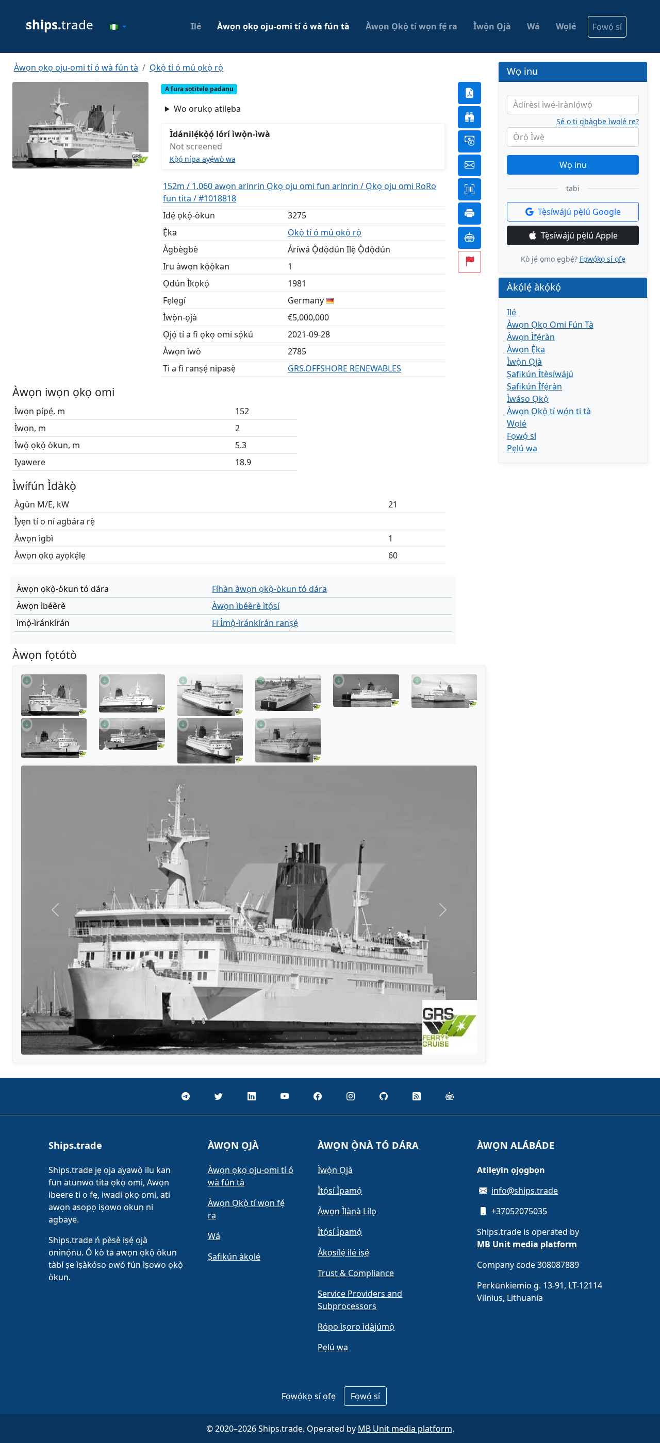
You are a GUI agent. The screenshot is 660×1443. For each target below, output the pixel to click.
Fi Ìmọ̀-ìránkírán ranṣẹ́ (255, 623)
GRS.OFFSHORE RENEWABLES (344, 368)
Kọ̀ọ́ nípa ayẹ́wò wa (203, 159)
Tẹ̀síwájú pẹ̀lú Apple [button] (579, 235)
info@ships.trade (524, 1190)
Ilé (196, 26)
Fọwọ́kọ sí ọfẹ (602, 259)
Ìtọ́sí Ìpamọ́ (340, 1190)
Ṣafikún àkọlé (234, 1256)
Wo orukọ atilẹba (207, 108)
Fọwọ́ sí (607, 26)
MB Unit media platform (405, 1428)
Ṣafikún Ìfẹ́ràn (534, 386)
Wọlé (566, 26)
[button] (118, 26)
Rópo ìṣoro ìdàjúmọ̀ (356, 1326)
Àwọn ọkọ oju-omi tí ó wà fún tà (283, 26)
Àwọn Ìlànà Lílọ (347, 1211)
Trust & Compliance (356, 1273)
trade (59, 24)
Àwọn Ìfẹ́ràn (531, 337)
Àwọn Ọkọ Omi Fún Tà (550, 324)
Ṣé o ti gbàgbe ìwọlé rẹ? (597, 121)
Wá (533, 26)
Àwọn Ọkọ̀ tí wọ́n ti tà (549, 411)
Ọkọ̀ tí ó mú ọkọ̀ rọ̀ (186, 67)
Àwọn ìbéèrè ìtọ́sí (245, 606)
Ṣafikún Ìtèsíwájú (540, 374)
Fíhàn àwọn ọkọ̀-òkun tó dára (269, 589)
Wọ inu (573, 165)
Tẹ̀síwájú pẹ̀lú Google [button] (579, 211)
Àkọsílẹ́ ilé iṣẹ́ (343, 1252)
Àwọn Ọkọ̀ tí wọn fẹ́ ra (411, 26)
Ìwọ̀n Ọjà (492, 26)
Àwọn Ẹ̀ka (526, 349)
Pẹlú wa (522, 448)
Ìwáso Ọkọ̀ (528, 398)
